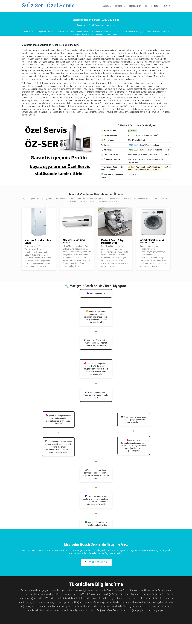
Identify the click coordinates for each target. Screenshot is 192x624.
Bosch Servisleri (96, 25)
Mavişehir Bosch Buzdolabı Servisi (38, 241)
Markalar (155, 6)
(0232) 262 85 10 (135, 145)
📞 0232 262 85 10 (96, 562)
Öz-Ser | (50, 5)
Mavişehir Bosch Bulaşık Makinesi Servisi (113, 241)
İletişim (167, 6)
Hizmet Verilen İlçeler (138, 6)
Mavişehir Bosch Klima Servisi (74, 241)
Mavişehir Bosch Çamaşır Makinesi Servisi (151, 241)
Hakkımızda (120, 6)
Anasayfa (107, 6)
